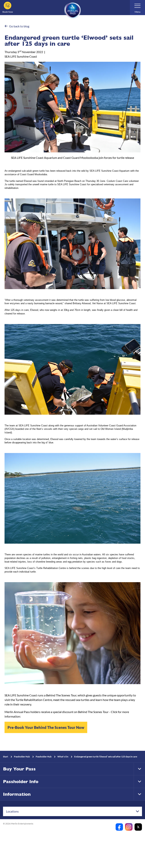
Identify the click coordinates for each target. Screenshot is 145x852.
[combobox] (72, 811)
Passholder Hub (22, 756)
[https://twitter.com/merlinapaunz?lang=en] (138, 827)
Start (5, 756)
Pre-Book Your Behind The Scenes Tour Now (46, 727)
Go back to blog (19, 26)
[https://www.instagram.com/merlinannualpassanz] (129, 827)
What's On (62, 756)
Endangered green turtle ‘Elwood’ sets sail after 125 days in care (105, 756)
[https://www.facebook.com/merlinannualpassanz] (119, 827)
